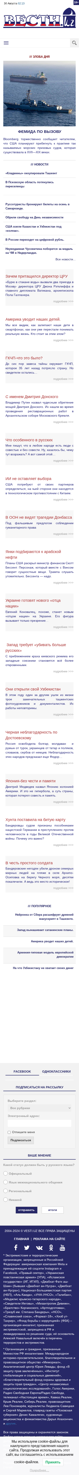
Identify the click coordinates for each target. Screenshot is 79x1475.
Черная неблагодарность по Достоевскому (31, 735)
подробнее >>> (63, 301)
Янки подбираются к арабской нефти (33, 555)
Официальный (20, 1173)
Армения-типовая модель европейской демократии (45, 954)
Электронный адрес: (24, 1116)
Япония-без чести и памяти (30, 781)
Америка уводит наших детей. (33, 319)
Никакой (15, 1200)
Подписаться (21, 1140)
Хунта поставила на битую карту (35, 820)
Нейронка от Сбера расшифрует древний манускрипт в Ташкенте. (44, 916)
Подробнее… (39, 1470)
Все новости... (66, 259)
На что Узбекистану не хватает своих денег (43, 968)
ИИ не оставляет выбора (28, 479)
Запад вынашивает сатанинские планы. (45, 930)
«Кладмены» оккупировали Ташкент (31, 173)
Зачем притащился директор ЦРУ (36, 276)
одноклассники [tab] (56, 1071)
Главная (21, 1239)
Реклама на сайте (49, 1239)
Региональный (20, 1191)
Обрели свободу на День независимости (34, 217)
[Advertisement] (39, 1020)
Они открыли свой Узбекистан (33, 689)
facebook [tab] (22, 1071)
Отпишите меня (23, 1132)
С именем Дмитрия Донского (31, 397)
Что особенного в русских (29, 440)
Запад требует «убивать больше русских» (35, 648)
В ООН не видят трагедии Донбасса (38, 517)
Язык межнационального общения (35, 1182)
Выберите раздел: (22, 1101)
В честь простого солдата (30, 863)
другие (11, 1423)
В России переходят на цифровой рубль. (34, 239)
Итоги (52, 1210)
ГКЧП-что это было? (24, 358)
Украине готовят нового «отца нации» (33, 603)
